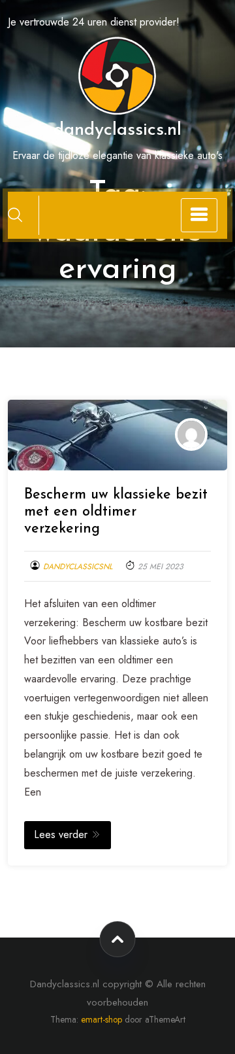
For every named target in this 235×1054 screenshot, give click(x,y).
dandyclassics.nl (117, 130)
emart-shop (101, 1019)
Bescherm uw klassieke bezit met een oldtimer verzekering (116, 512)
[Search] (15, 214)
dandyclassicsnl (77, 566)
